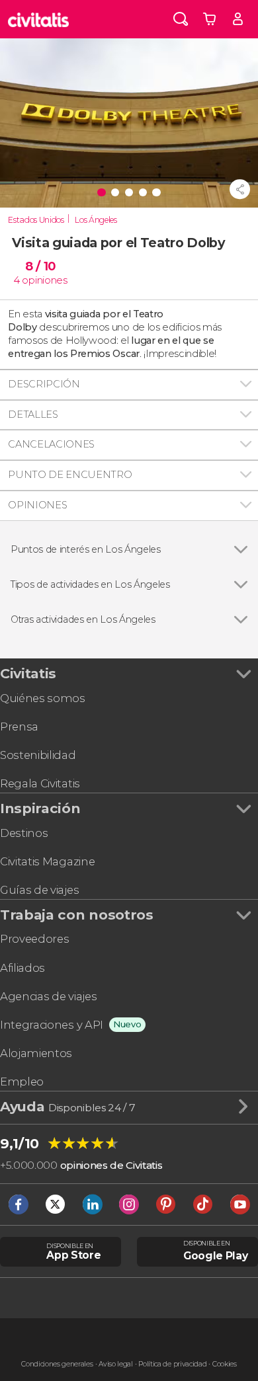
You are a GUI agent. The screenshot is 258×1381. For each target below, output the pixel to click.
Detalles (33, 414)
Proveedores (34, 938)
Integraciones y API (51, 1024)
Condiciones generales (57, 1364)
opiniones (44, 280)
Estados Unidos (36, 220)
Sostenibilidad (38, 755)
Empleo (22, 1081)
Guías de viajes (39, 889)
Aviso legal (115, 1364)
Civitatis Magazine (47, 861)
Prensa (19, 726)
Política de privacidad (172, 1364)
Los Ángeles (95, 220)
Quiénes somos (42, 698)
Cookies (224, 1364)
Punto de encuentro (70, 475)
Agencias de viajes (48, 996)
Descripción (43, 384)
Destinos (24, 833)
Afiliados (22, 967)
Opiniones (37, 505)
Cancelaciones (51, 444)
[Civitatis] (38, 19)
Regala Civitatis (40, 783)
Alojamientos (36, 1053)
